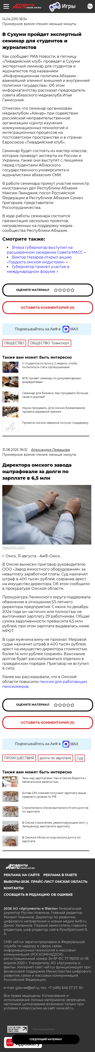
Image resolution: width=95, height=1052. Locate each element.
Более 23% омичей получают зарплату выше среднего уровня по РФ (54, 794)
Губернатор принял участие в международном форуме (38, 269)
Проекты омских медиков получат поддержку (55, 422)
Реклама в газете (60, 875)
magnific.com (13, 547)
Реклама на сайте (22, 875)
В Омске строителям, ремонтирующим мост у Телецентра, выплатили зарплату (55, 824)
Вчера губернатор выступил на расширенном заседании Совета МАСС (45, 250)
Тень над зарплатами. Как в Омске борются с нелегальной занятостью (54, 780)
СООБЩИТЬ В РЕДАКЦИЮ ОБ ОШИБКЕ (38, 895)
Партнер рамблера (43, 1029)
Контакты (14, 888)
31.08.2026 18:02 (14, 450)
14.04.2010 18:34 (14, 19)
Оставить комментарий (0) (47, 308)
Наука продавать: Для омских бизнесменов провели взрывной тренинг (53, 409)
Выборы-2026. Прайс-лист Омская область (45, 882)
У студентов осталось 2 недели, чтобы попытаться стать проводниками (49, 365)
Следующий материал (46, 1039)
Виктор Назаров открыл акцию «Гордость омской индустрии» (39, 259)
